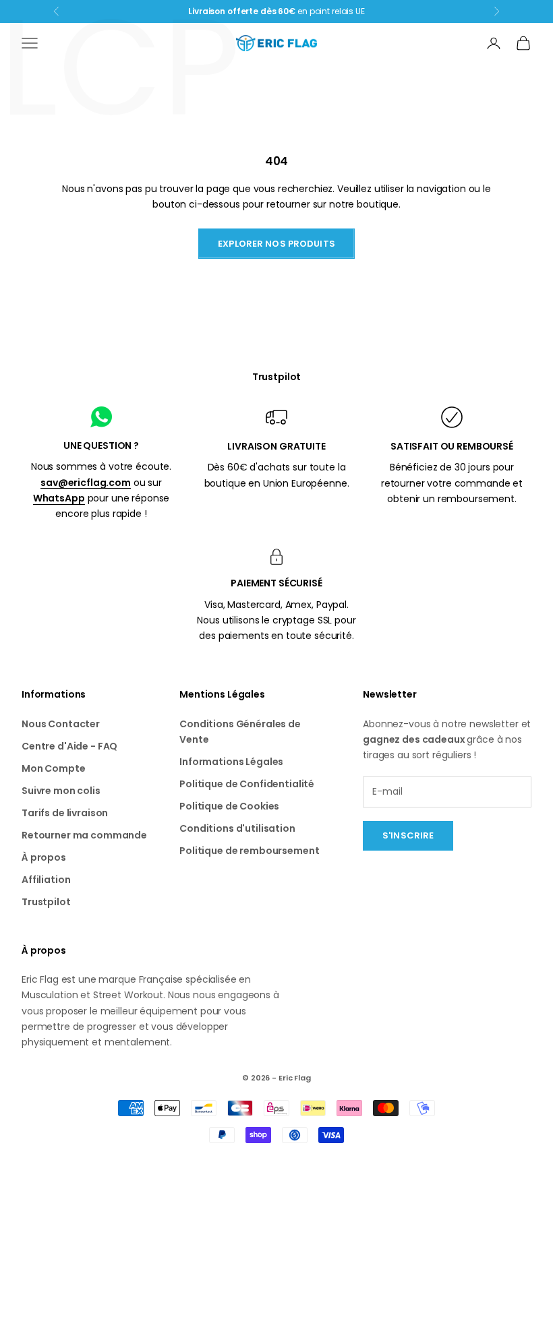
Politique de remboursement (249, 850)
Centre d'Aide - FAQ (69, 746)
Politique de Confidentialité (246, 784)
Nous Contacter (61, 724)
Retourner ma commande (84, 835)
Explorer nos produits (276, 243)
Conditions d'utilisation (237, 828)
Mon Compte (54, 768)
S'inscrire (408, 835)
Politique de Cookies (229, 806)
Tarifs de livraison (65, 813)
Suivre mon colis (61, 790)
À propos (44, 857)
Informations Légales (231, 761)
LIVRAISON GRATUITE (276, 446)
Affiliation (46, 879)
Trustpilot (276, 377)
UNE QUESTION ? (101, 445)
